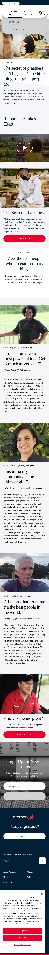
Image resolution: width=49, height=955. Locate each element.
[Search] (41, 13)
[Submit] (42, 860)
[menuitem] (13, 13)
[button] (11, 3)
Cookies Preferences (22, 945)
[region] (22, 921)
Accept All (22, 931)
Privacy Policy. (32, 924)
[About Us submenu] (19, 13)
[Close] (42, 894)
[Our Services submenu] (34, 13)
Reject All (23, 938)
